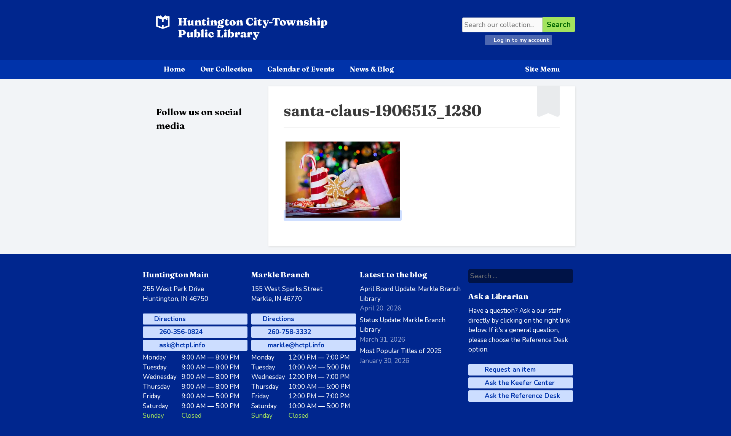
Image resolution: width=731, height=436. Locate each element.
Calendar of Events (301, 69)
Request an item (509, 369)
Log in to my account (520, 40)
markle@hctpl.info (295, 345)
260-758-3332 (288, 332)
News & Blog (372, 69)
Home (174, 69)
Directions (169, 319)
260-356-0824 (180, 332)
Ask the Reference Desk (521, 395)
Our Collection (226, 69)
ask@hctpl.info (181, 345)
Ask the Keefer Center (519, 383)
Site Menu (542, 69)
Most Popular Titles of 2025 (401, 351)
